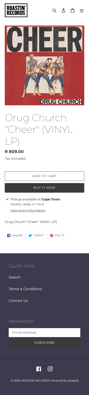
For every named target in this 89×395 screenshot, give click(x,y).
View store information (27, 210)
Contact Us (18, 301)
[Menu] (81, 10)
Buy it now (44, 188)
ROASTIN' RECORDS (36, 380)
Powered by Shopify (65, 380)
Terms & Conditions (25, 289)
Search (15, 277)
